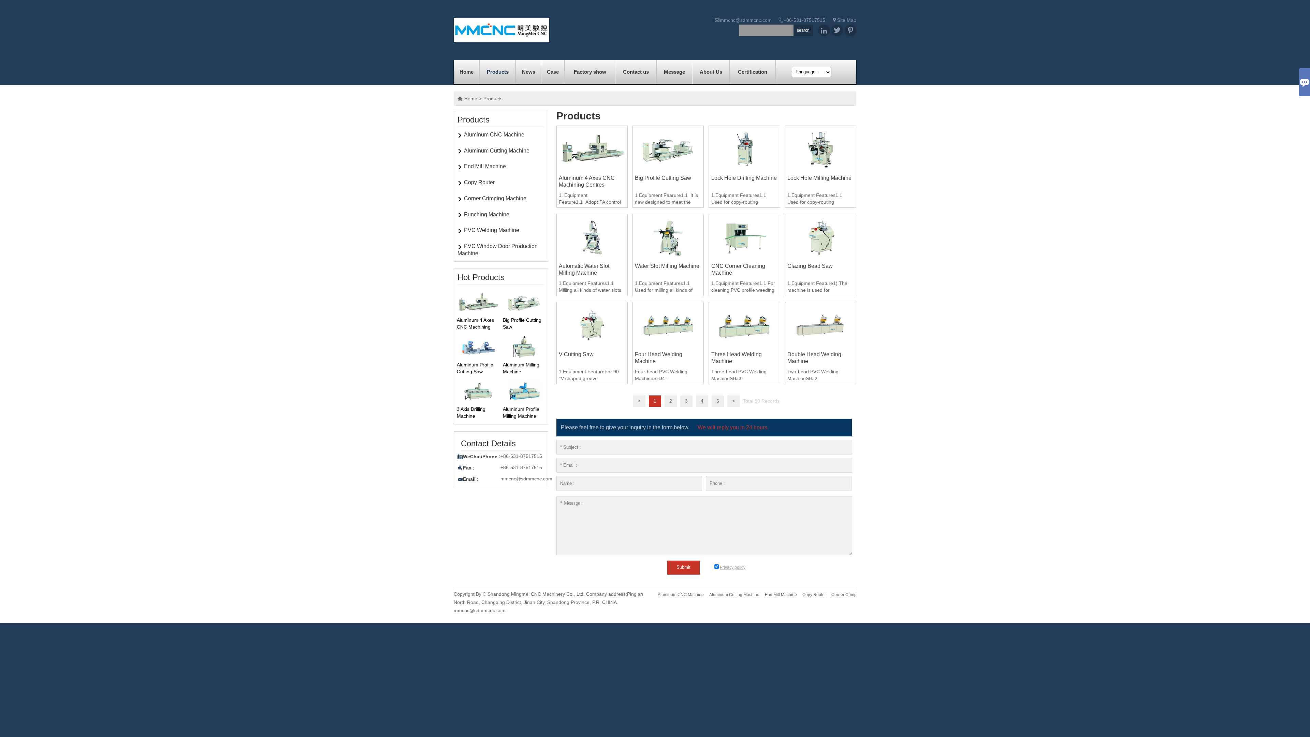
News (528, 72)
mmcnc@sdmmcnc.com (746, 20)
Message (674, 72)
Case (553, 72)
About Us (711, 72)
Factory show (590, 72)
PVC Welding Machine (491, 230)
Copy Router (479, 182)
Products (498, 72)
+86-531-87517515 (804, 20)
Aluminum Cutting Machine (496, 151)
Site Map (846, 20)
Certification (752, 72)
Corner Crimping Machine (495, 198)
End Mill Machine (485, 166)
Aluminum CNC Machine (494, 135)
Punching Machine (486, 214)
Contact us (636, 72)
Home (467, 72)
